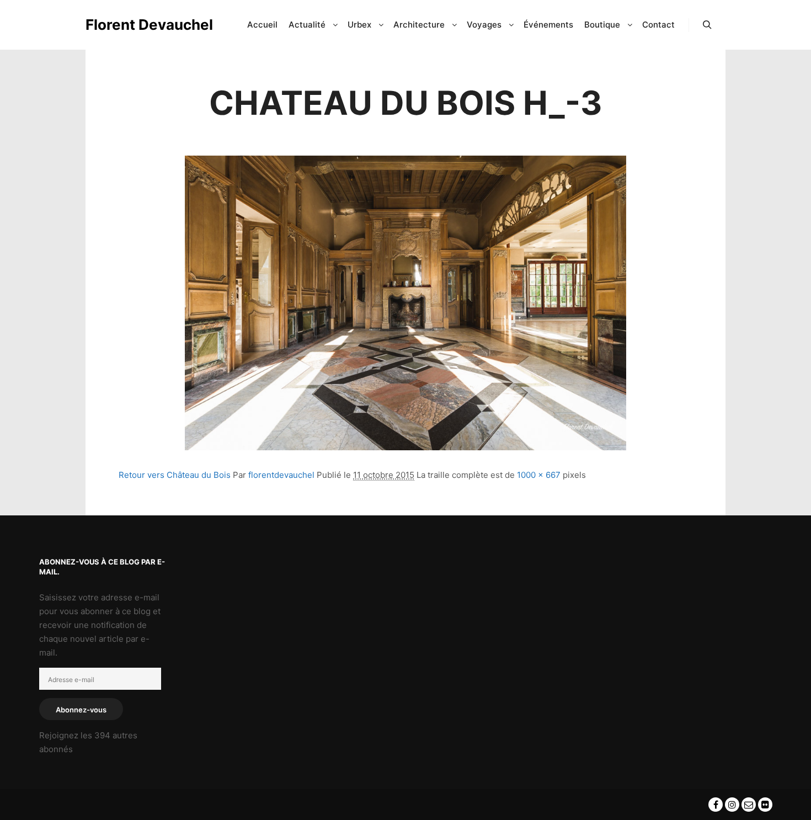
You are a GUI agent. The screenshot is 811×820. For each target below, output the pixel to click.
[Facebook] (715, 804)
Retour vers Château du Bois (175, 475)
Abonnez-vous (81, 709)
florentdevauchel (281, 475)
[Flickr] (765, 804)
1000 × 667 (539, 475)
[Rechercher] (707, 25)
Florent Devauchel (141, 24)
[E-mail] (748, 804)
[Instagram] (732, 804)
